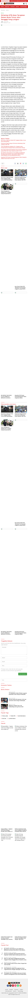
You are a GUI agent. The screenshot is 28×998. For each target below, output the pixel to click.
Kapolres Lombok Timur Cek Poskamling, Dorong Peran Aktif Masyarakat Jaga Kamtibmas (16, 706)
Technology (20, 991)
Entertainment (8, 991)
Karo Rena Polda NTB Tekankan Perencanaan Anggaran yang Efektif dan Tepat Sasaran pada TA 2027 (14, 150)
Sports (14, 991)
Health (21, 989)
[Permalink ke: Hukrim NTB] (2, 22)
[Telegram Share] (23, 163)
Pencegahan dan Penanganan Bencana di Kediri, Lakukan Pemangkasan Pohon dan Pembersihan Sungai (15, 974)
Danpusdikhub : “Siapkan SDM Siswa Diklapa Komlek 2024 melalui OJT (7, 830)
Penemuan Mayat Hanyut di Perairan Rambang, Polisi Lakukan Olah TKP (13, 144)
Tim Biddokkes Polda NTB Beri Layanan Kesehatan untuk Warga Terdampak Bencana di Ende (18, 694)
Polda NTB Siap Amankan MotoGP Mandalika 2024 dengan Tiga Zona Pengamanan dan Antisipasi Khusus (20, 938)
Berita (2, 13)
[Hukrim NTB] (8, 3)
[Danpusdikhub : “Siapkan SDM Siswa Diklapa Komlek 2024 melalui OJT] (7, 777)
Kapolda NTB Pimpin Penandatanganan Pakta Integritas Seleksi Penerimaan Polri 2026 (14, 158)
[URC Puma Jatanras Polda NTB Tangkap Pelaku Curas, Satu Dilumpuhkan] (7, 172)
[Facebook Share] (15, 163)
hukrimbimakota (21, 716)
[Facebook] (8, 986)
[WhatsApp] (18, 986)
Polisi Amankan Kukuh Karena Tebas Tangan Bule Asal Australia (15, 964)
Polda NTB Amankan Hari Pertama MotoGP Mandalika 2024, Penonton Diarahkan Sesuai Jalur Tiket (7, 938)
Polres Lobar (5, 716)
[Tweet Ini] (18, 163)
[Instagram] (15, 986)
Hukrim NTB (6, 21)
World (6, 989)
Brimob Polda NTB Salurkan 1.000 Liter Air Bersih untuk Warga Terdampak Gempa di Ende (17, 700)
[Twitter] (10, 986)
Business (16, 989)
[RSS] (20, 986)
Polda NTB (13, 716)
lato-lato (4, 718)
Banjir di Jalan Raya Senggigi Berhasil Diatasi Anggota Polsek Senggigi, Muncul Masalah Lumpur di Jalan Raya (15, 959)
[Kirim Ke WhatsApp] (26, 163)
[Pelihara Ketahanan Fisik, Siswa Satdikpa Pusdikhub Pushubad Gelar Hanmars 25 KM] (21, 777)
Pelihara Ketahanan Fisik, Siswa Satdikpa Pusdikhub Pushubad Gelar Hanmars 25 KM (21, 830)
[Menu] (2, 3)
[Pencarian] (26, 4)
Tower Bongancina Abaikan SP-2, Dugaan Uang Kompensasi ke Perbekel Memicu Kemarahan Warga (13, 147)
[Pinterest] (13, 986)
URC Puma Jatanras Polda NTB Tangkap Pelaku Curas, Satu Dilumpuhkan (13, 141)
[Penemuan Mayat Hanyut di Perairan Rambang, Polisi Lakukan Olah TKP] (21, 172)
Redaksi (11, 989)
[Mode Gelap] (24, 4)
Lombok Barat (12, 718)
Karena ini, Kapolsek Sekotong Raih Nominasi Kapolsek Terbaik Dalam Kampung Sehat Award (15, 954)
